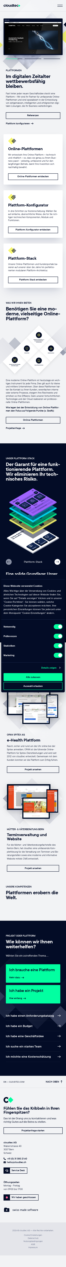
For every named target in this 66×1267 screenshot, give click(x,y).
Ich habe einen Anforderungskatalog (30, 1015)
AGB (33, 1244)
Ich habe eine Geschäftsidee (25, 1036)
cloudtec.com (16, 1082)
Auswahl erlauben (33, 686)
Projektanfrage (13, 428)
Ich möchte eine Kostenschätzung (28, 1056)
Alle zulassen (33, 677)
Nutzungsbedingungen (33, 1241)
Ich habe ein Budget (19, 1026)
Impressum (33, 1247)
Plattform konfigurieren (18, 123)
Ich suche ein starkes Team (24, 1046)
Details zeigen (48, 667)
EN (5, 1082)
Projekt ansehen (33, 769)
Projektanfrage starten (33, 1130)
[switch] (58, 636)
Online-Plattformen (33, 419)
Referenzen (33, 115)
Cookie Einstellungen (33, 1235)
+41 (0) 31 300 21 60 (17, 1158)
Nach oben (52, 1082)
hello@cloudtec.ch (16, 1162)
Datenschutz (33, 1238)
